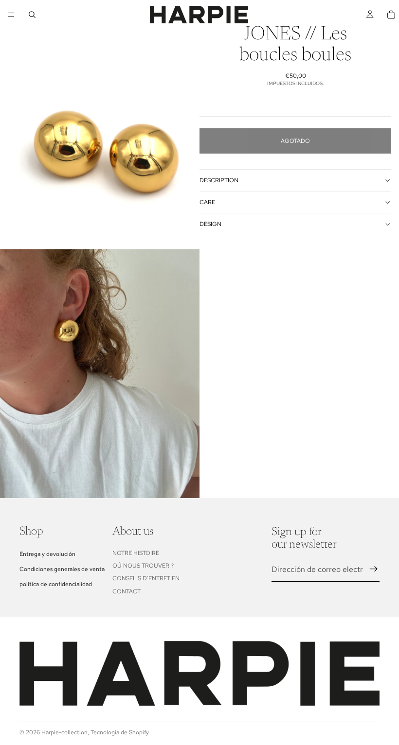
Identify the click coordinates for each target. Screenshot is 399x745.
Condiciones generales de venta (62, 569)
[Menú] (11, 14)
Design (210, 224)
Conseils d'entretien (146, 578)
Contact (126, 591)
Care (207, 202)
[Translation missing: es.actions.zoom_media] (100, 124)
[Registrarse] (373, 569)
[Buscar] (32, 14)
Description (219, 180)
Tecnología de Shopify (120, 732)
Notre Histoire (135, 553)
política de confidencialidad (55, 584)
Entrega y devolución (47, 554)
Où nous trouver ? (143, 566)
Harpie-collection (64, 732)
